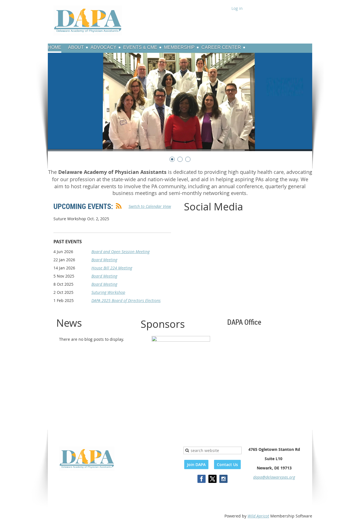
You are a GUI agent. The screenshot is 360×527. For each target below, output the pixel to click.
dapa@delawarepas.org (274, 477)
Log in (237, 8)
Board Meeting (104, 259)
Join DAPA (196, 464)
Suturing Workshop (108, 292)
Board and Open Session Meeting (120, 251)
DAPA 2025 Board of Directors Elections (126, 300)
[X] (212, 479)
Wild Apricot (258, 516)
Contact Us (227, 464)
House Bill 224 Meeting (111, 268)
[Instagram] (223, 479)
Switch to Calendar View (150, 206)
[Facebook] (201, 479)
